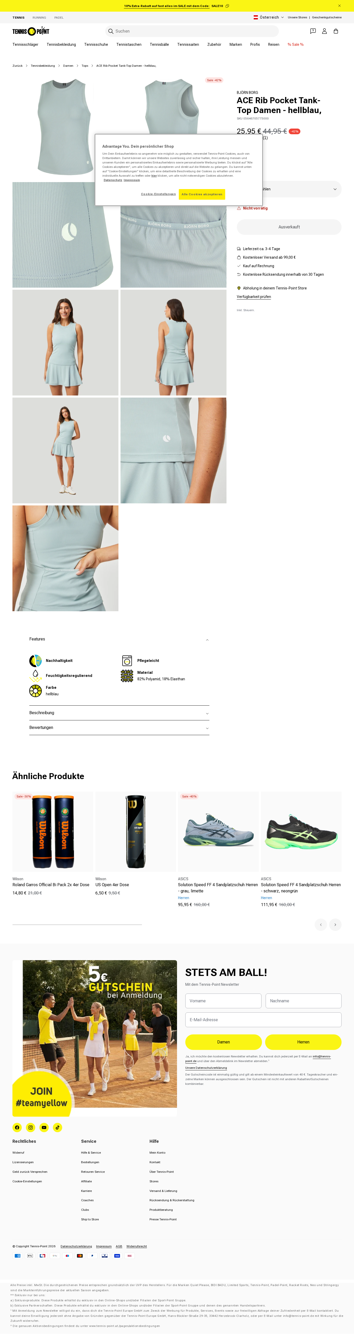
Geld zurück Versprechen (29, 1172)
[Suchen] (111, 31)
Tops (85, 66)
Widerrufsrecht (136, 1246)
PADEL (58, 17)
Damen (68, 66)
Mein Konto (157, 1152)
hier (154, 175)
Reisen (273, 44)
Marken (236, 44)
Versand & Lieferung (163, 1191)
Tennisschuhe (96, 44)
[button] (321, 925)
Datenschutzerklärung (76, 1246)
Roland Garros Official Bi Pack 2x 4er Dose (50, 884)
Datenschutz (113, 180)
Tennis (18, 17)
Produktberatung (161, 1210)
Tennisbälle (159, 44)
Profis (255, 44)
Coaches (87, 1200)
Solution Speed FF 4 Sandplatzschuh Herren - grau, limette (218, 887)
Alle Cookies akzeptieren (202, 194)
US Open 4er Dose (112, 884)
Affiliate (86, 1181)
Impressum (104, 1246)
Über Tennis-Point (162, 1172)
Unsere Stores (297, 17)
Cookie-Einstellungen (27, 1181)
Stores (154, 1181)
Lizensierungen (23, 1162)
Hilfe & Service (91, 1152)
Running (39, 17)
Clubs (85, 1210)
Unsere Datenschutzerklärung (206, 1068)
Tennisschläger (25, 44)
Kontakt (155, 1162)
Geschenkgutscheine (327, 17)
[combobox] (192, 31)
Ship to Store (90, 1219)
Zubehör (214, 44)
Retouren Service (93, 1172)
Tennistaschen (128, 44)
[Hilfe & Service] (313, 31)
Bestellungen (90, 1162)
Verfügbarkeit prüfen (254, 297)
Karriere (86, 1191)
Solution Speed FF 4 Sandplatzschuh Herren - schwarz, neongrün (301, 887)
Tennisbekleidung (61, 44)
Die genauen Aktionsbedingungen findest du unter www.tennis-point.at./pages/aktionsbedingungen (86, 1326)
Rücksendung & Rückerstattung (172, 1200)
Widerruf (18, 1152)
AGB (119, 1246)
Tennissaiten (188, 44)
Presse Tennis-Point (163, 1219)
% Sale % (296, 44)
